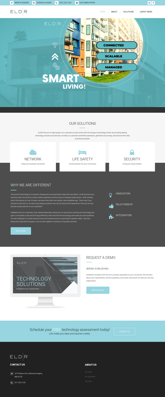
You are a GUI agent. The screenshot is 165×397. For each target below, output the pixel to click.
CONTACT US (124, 332)
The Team (88, 381)
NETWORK (33, 159)
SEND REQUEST (97, 290)
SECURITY (132, 159)
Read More (21, 231)
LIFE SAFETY (82, 159)
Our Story (88, 372)
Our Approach (90, 377)
